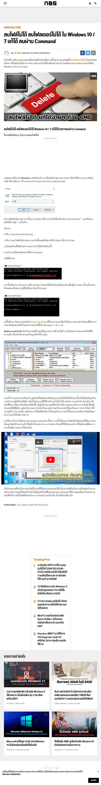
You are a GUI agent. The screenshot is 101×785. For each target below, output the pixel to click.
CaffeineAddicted (60, 703)
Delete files (36, 322)
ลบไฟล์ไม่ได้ (10, 129)
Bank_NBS (10, 750)
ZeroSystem (58, 750)
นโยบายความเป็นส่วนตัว (11, 774)
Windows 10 (43, 505)
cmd (18, 505)
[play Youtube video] (50, 460)
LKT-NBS (17, 53)
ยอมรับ (93, 780)
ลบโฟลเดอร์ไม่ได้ (79, 60)
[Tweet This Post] (88, 53)
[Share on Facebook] (82, 53)
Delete (24, 505)
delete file (32, 505)
